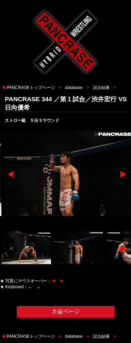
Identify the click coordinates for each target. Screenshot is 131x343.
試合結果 (101, 87)
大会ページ (66, 311)
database (74, 87)
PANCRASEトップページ (31, 87)
